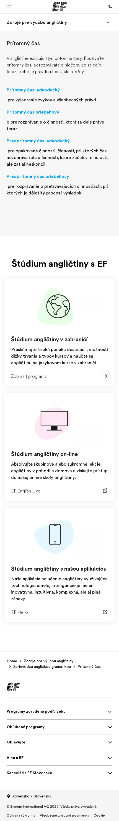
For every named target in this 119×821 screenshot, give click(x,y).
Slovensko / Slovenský (31, 796)
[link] (37, 22)
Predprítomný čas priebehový (38, 176)
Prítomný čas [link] (89, 666)
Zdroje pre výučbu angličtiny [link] (49, 661)
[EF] (59, 6)
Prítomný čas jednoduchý (33, 90)
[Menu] (108, 22)
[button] (9, 6)
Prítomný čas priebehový (33, 112)
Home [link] (12, 661)
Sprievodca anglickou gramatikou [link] (42, 666)
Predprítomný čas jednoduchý (38, 140)
